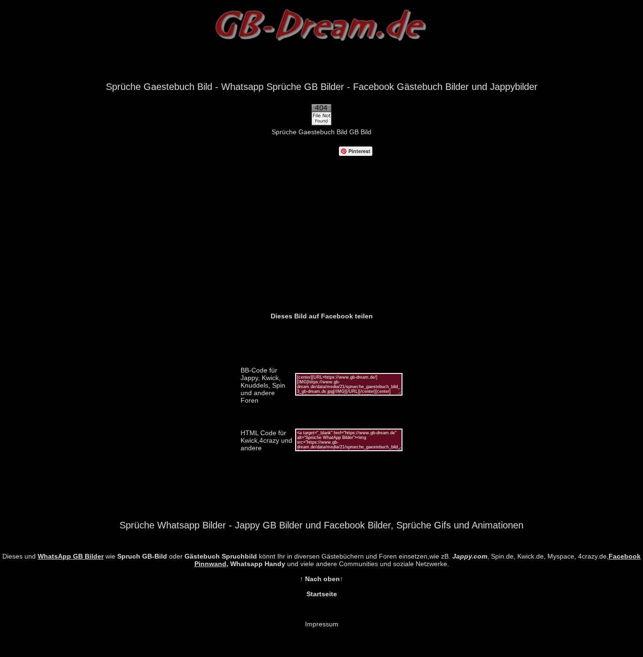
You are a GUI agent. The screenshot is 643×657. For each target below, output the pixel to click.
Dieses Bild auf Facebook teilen (322, 316)
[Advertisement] (321, 242)
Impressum (321, 624)
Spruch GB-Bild (142, 556)
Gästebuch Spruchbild (221, 556)
